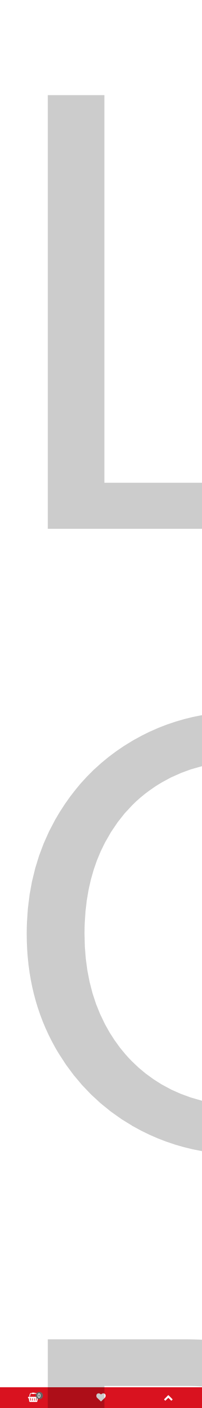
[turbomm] (101, 105)
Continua (156, 402)
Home (42, 294)
